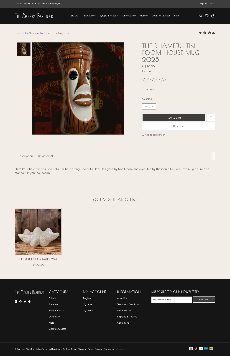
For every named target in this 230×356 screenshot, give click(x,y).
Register (87, 298)
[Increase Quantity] (152, 106)
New (176, 15)
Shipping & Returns (127, 316)
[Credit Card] (191, 349)
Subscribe (204, 299)
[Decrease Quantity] (145, 106)
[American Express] (206, 349)
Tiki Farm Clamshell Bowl (38, 259)
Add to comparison (155, 134)
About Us (122, 298)
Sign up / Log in (207, 4)
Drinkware (54, 316)
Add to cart (174, 117)
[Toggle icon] (201, 16)
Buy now (178, 126)
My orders (88, 304)
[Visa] (201, 349)
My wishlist (89, 310)
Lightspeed (120, 349)
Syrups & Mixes (57, 310)
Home (18, 33)
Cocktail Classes (161, 15)
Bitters (52, 298)
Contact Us (123, 322)
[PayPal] (212, 349)
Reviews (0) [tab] (45, 156)
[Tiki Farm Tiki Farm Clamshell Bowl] (38, 232)
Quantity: (147, 98)
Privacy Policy (124, 310)
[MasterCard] (196, 349)
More (51, 322)
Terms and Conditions (128, 304)
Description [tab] (25, 156)
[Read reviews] (153, 80)
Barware (53, 304)
